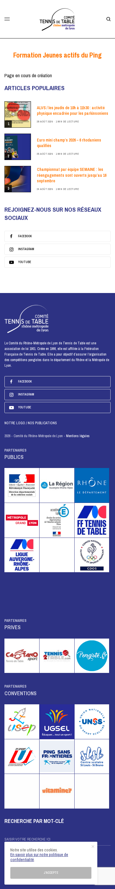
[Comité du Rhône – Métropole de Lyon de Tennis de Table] (58, 19)
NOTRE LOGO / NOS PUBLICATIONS (30, 423)
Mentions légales (78, 436)
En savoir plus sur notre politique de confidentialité (39, 857)
